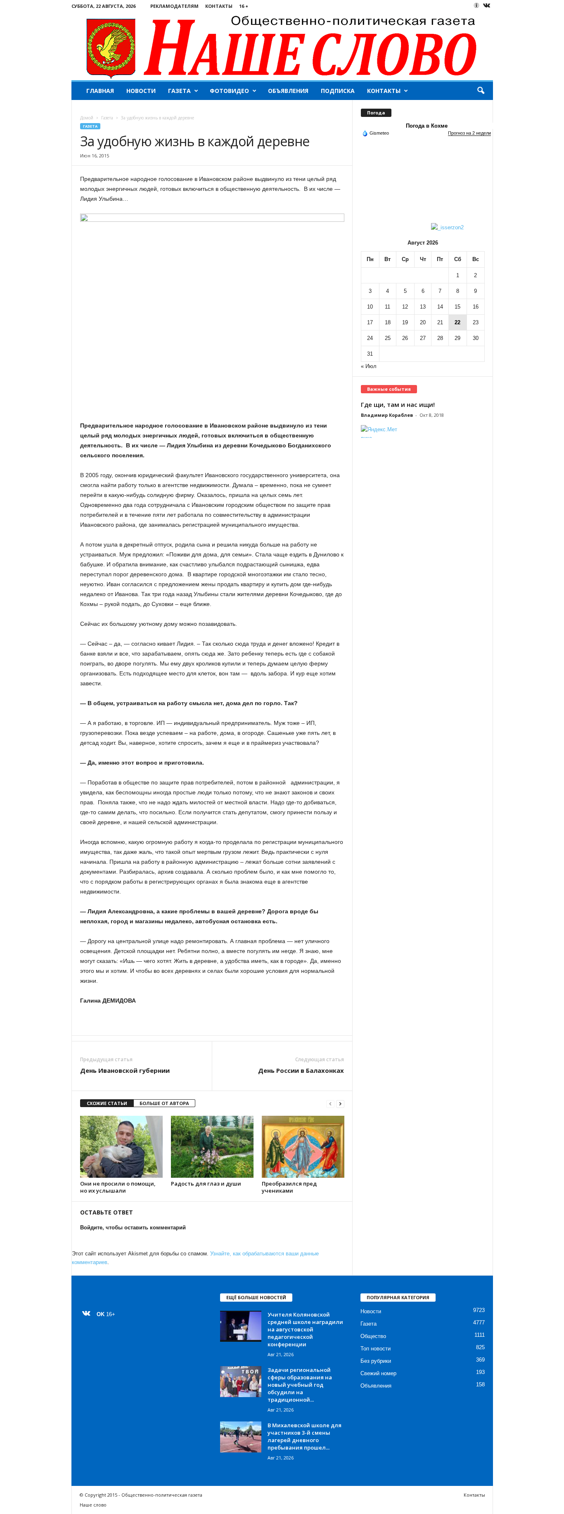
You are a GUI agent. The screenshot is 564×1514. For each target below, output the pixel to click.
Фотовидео (229, 91)
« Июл (369, 366)
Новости (141, 91)
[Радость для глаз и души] (212, 1147)
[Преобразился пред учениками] (303, 1147)
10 (370, 307)
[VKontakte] (487, 6)
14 (440, 307)
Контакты (218, 6)
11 (387, 307)
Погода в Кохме (427, 126)
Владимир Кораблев (387, 415)
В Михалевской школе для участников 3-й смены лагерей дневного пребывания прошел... (304, 1436)
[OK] (476, 5)
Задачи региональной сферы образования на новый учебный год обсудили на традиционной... (300, 1384)
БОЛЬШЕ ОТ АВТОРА (164, 1103)
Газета (179, 91)
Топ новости (375, 1348)
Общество (373, 1336)
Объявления (288, 91)
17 (370, 322)
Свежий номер (378, 1373)
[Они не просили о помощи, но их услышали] (121, 1147)
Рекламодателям (174, 6)
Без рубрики (375, 1361)
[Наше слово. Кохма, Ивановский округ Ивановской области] (282, 46)
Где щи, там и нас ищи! (398, 404)
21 (440, 322)
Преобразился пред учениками (289, 1187)
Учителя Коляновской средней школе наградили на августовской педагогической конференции (305, 1329)
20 (423, 322)
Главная (100, 91)
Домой (86, 118)
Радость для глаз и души (206, 1183)
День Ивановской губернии (125, 1070)
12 (405, 307)
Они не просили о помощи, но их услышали (118, 1187)
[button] (481, 91)
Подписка (338, 91)
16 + (243, 6)
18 (388, 322)
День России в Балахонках (301, 1070)
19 (405, 322)
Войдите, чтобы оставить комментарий (133, 1227)
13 (423, 307)
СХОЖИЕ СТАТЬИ (107, 1103)
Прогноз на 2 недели (469, 133)
